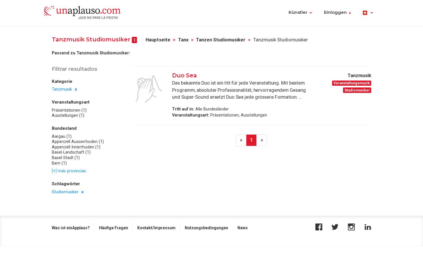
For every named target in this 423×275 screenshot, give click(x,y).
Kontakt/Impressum (156, 228)
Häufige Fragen (113, 228)
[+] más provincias (69, 171)
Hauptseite (158, 40)
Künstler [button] (298, 12)
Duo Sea (184, 75)
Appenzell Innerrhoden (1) (76, 147)
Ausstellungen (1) (68, 115)
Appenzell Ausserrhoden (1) (78, 141)
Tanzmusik (62, 89)
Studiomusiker (65, 192)
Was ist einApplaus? (71, 228)
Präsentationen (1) (69, 110)
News (242, 228)
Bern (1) (59, 163)
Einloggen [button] (335, 12)
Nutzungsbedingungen (206, 228)
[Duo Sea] (149, 89)
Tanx (183, 40)
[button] (368, 13)
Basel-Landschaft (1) (71, 152)
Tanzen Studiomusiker (220, 40)
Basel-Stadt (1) (66, 157)
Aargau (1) (62, 136)
